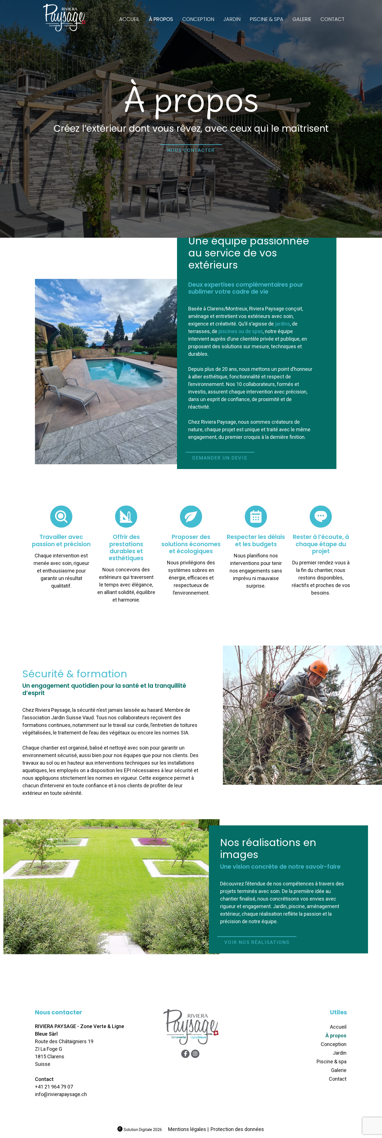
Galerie (302, 19)
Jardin (231, 19)
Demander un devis (219, 458)
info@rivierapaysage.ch (61, 1094)
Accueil (129, 19)
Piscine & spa (266, 19)
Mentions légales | (188, 1129)
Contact (332, 19)
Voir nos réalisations (256, 942)
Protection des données (237, 1129)
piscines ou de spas (240, 331)
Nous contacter (191, 150)
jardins (282, 324)
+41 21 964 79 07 (54, 1087)
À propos (161, 19)
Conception (198, 19)
